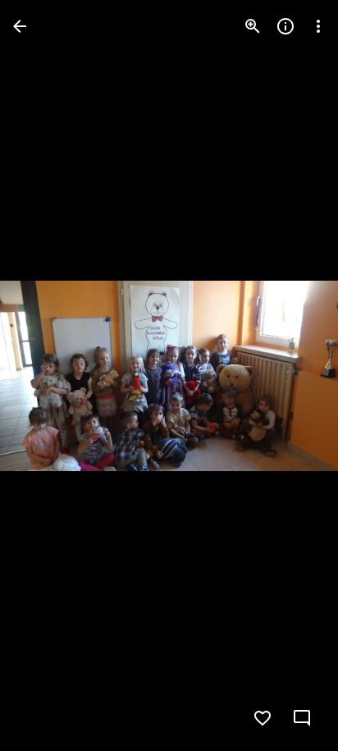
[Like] (262, 718)
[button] (292, 376)
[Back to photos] (19, 26)
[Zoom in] (252, 26)
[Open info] (285, 26)
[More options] (318, 26)
